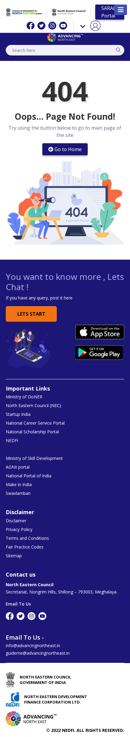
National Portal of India (28, 476)
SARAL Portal (108, 12)
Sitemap (14, 556)
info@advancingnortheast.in (33, 645)
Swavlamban (18, 493)
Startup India (18, 414)
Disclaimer (16, 521)
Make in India (19, 484)
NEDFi (12, 440)
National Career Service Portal (35, 423)
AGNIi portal (18, 467)
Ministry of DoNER (24, 397)
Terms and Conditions (27, 538)
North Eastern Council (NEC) (33, 405)
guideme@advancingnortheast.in (38, 653)
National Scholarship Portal (32, 432)
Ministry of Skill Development (34, 458)
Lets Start (31, 314)
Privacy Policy (19, 529)
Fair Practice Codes (25, 547)
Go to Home (68, 149)
